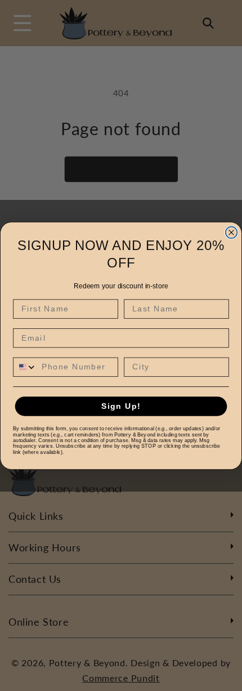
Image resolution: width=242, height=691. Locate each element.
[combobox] (25, 367)
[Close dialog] (231, 232)
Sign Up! (121, 406)
